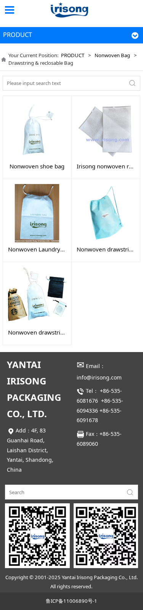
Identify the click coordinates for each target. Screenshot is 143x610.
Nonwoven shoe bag (37, 166)
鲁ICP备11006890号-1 (71, 600)
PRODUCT (72, 55)
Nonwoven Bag (112, 55)
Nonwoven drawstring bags (44, 332)
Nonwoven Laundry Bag (40, 249)
